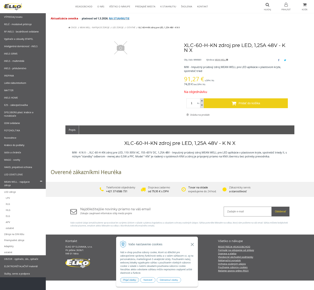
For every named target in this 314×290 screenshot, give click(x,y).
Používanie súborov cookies (233, 267)
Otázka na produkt (199, 114)
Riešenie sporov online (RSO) (233, 270)
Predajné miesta (145, 6)
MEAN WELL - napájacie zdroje (94, 27)
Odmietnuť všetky (169, 280)
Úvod (74, 27)
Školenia (186, 6)
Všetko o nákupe (119, 6)
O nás (100, 6)
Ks (198, 103)
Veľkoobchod (83, 6)
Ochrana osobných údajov (232, 263)
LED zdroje (118, 27)
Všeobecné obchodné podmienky (235, 257)
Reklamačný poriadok (229, 260)
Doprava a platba (227, 253)
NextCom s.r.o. (216, 285)
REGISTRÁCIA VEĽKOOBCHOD (234, 246)
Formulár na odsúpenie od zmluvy (236, 250)
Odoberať (280, 211)
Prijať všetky (129, 280)
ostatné (131, 27)
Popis (72, 130)
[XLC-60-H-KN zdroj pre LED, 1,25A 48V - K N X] (120, 47)
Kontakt (202, 6)
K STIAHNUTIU (168, 6)
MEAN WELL (220, 59)
